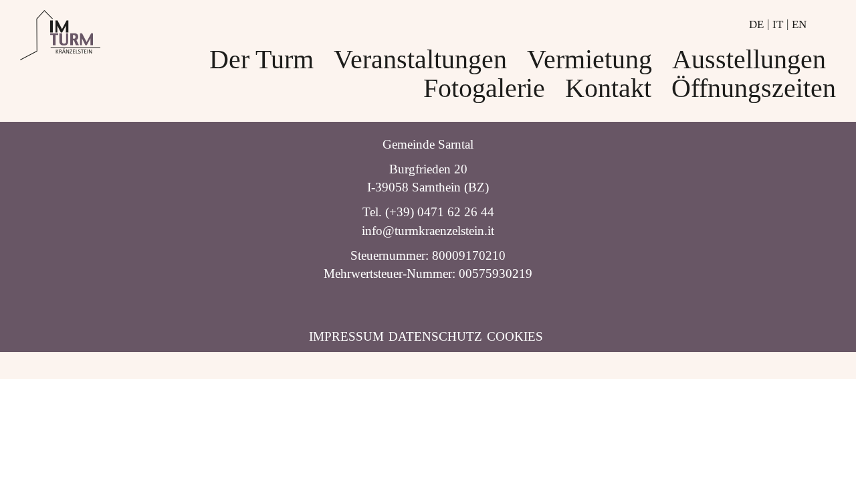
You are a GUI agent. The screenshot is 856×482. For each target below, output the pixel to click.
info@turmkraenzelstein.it (428, 231)
